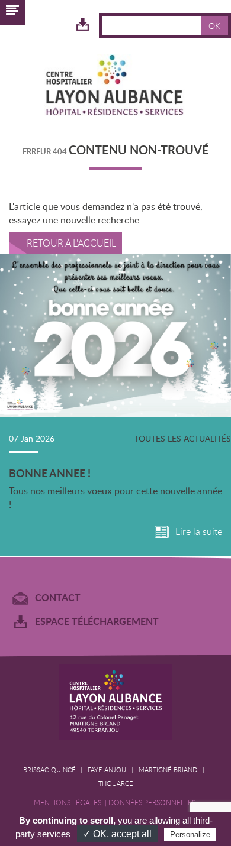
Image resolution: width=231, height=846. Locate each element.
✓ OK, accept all (117, 834)
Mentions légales (69, 802)
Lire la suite (198, 532)
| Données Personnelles (151, 802)
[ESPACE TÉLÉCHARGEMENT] (83, 25)
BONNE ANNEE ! (50, 473)
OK (214, 25)
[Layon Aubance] (115, 86)
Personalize (190, 834)
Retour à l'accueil (71, 242)
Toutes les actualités (182, 438)
